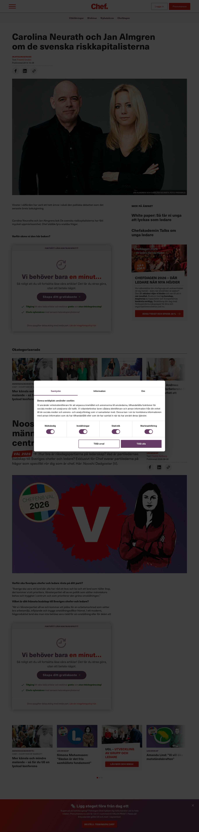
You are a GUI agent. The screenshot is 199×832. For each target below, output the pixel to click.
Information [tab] (99, 391)
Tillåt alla (141, 443)
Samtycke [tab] (56, 391)
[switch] (83, 431)
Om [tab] (143, 391)
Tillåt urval (99, 443)
